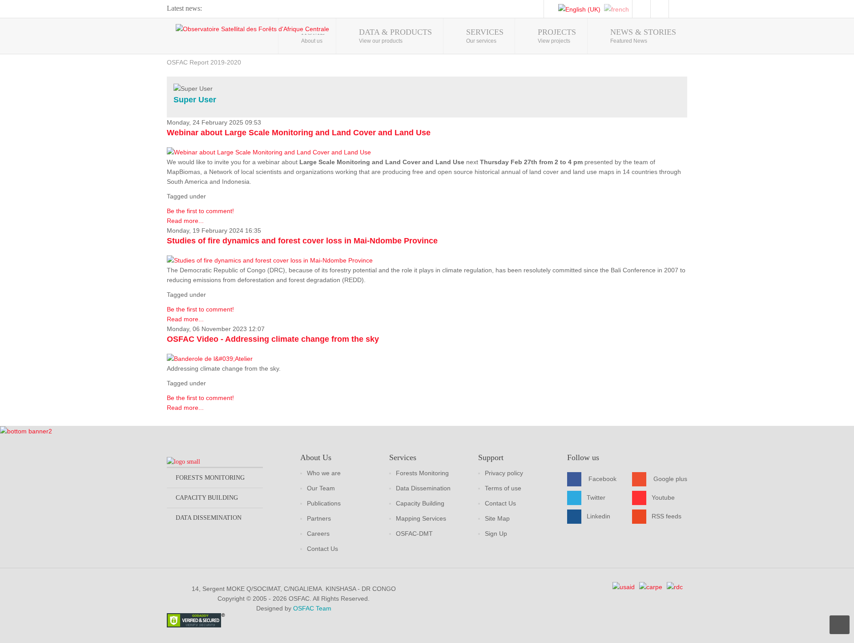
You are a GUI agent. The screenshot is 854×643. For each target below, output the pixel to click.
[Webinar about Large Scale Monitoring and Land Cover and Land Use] (269, 151)
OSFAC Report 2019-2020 (204, 62)
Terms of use (503, 488)
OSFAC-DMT (414, 533)
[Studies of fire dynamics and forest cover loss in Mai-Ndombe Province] (270, 259)
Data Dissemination (423, 488)
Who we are (324, 473)
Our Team (321, 488)
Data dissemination (209, 517)
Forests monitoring (210, 477)
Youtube (663, 497)
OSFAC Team (312, 608)
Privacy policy (504, 473)
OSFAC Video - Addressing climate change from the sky (273, 339)
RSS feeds (666, 516)
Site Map (497, 518)
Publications (324, 503)
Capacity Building (420, 503)
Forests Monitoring (422, 473)
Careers (318, 533)
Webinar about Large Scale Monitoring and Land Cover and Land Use (299, 132)
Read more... (185, 220)
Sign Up (496, 533)
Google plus (670, 478)
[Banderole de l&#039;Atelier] (210, 358)
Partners (319, 518)
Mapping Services (421, 518)
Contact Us (322, 548)
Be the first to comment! (200, 210)
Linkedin (598, 516)
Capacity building (207, 497)
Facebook (602, 478)
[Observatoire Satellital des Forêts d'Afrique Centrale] (252, 29)
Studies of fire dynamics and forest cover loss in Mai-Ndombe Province (302, 240)
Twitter (596, 497)
